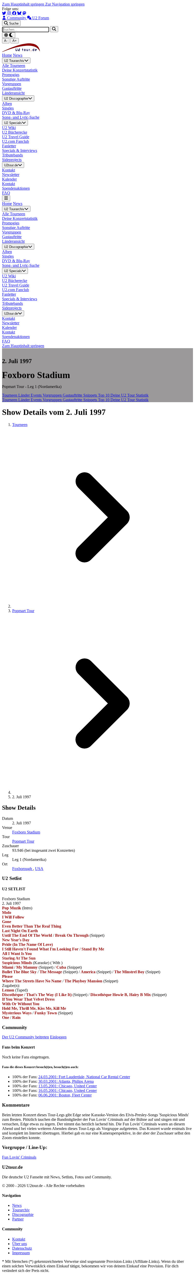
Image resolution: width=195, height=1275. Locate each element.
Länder (24, 395)
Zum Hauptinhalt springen (23, 4)
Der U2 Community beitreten (25, 1037)
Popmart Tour (23, 611)
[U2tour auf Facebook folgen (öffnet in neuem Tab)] (14, 13)
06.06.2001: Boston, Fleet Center (65, 1095)
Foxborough (22, 868)
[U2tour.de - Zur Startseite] (21, 50)
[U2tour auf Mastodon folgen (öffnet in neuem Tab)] (24, 13)
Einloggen (58, 1037)
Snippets (90, 395)
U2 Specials (13, 123)
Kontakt (18, 1239)
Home (7, 55)
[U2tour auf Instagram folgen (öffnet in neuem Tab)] (9, 13)
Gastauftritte (73, 395)
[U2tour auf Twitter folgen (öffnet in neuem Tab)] (4, 13)
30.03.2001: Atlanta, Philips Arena (66, 1081)
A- (5, 41)
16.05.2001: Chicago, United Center (67, 1090)
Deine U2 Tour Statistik (129, 395)
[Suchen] (54, 29)
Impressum (21, 1253)
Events (37, 395)
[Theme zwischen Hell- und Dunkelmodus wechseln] (8, 35)
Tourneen (10, 395)
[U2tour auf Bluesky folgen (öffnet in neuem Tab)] (19, 13)
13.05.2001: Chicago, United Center (67, 1086)
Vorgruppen (53, 395)
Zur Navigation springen (65, 4)
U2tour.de (11, 165)
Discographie (23, 1214)
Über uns (19, 1244)
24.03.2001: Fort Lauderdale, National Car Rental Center (84, 1077)
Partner (18, 1219)
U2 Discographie (16, 99)
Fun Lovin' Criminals (19, 1157)
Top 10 (104, 395)
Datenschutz (22, 1248)
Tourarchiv (21, 1210)
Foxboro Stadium (26, 832)
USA (39, 868)
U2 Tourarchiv (14, 61)
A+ (14, 41)
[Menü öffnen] (6, 198)
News (17, 55)
